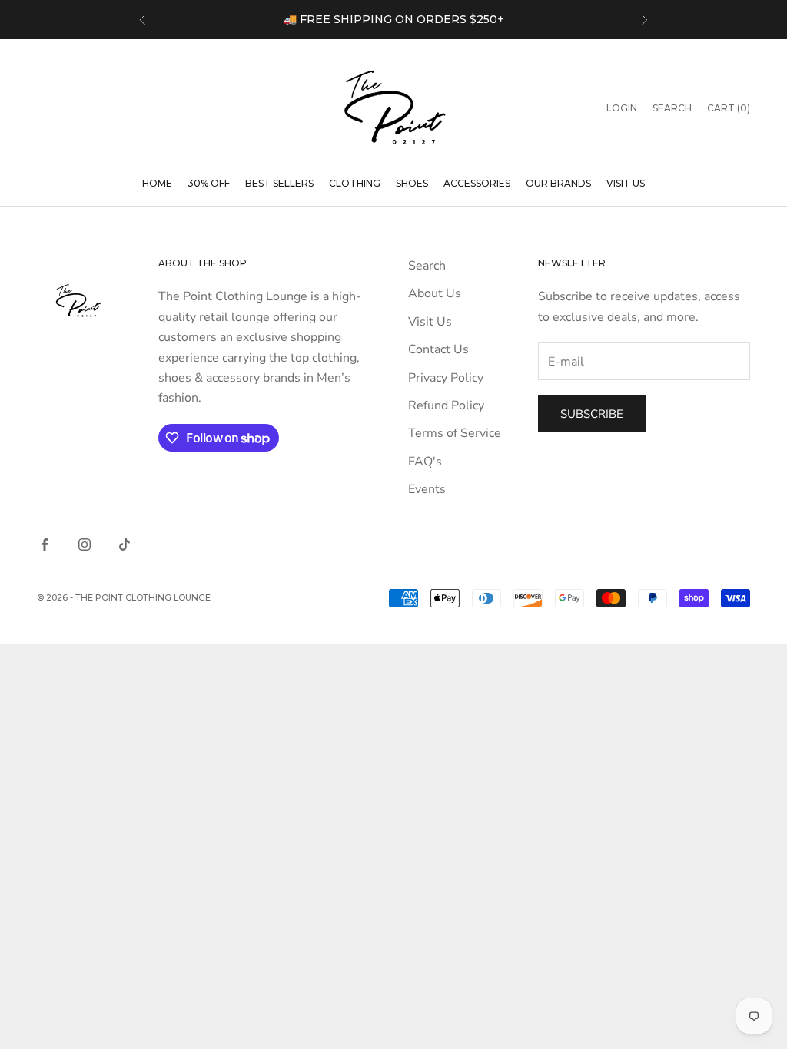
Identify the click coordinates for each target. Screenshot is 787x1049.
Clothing (354, 183)
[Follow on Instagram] (84, 544)
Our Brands (558, 183)
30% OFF (209, 183)
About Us (434, 293)
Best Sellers (279, 183)
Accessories (476, 183)
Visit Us (625, 183)
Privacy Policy (445, 377)
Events (427, 489)
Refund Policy (446, 405)
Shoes (412, 183)
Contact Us (438, 349)
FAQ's (425, 461)
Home (157, 183)
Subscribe (591, 414)
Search (427, 265)
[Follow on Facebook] (44, 544)
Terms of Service (454, 433)
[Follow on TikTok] (124, 544)
